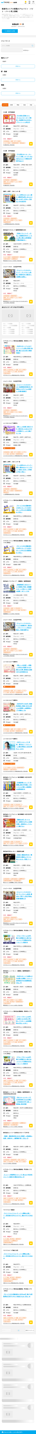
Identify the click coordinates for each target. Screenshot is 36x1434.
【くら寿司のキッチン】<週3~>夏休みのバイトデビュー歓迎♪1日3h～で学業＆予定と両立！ (24, 469)
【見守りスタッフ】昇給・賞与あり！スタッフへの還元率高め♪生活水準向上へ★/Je (24, 746)
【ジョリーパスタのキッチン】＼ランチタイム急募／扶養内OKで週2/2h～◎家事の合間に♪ (24, 274)
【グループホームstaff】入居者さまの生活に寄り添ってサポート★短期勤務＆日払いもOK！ (23, 1020)
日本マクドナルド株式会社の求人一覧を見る (13, 1244)
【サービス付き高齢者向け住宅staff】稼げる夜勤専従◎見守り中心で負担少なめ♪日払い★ (17, 1295)
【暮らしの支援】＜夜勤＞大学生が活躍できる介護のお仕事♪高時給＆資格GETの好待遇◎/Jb (24, 669)
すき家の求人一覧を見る (8, 144)
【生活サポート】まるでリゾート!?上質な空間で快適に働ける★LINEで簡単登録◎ (24, 350)
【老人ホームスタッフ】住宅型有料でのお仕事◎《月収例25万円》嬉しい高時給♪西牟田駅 (23, 1101)
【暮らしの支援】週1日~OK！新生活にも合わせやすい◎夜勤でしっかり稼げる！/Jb (24, 430)
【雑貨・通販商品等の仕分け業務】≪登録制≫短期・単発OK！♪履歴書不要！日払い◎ (17, 1137)
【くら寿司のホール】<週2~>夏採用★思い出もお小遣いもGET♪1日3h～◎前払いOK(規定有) (24, 198)
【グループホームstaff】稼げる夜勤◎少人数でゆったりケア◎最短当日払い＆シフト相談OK (23, 939)
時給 (18, 105)
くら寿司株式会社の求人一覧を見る (11, 223)
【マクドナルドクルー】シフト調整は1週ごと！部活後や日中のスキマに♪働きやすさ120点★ (18, 1216)
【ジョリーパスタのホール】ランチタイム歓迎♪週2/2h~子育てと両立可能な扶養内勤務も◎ (24, 895)
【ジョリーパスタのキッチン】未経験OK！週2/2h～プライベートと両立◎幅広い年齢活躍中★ (24, 627)
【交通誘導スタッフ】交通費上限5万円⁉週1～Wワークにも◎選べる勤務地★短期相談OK (24, 786)
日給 (24, 105)
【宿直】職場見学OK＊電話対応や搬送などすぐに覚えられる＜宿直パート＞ (24, 858)
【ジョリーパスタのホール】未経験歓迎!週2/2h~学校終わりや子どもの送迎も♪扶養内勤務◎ (24, 388)
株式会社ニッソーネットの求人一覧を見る (13, 1005)
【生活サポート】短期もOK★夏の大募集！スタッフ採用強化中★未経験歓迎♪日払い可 (24, 980)
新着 (11, 105)
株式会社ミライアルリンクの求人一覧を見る (13, 808)
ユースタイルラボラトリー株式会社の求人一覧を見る (15, 455)
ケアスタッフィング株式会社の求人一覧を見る (14, 375)
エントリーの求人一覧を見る (10, 1163)
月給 (31, 105)
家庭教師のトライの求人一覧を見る (11, 613)
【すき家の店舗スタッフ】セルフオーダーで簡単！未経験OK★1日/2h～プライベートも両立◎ (24, 119)
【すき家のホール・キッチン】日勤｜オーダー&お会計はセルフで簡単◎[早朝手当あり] (24, 158)
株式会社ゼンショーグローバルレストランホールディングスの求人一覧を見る (15, 302)
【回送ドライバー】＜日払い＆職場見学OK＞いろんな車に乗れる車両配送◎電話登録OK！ (24, 237)
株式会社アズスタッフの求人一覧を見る (12, 260)
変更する (18, 66)
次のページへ (29, 1330)
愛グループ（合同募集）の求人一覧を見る (13, 882)
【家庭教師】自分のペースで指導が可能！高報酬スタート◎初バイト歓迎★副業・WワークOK (23, 588)
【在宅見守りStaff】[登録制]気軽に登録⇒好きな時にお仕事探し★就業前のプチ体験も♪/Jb (24, 707)
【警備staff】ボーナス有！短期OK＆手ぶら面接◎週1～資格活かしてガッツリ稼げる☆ (24, 823)
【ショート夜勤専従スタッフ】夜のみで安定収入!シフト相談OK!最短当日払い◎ (17, 1176)
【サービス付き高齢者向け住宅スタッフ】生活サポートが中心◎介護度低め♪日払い (23, 509)
